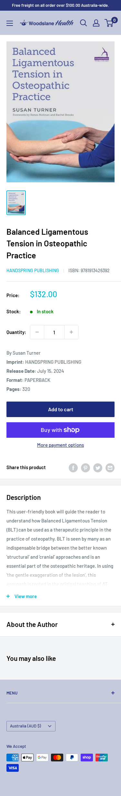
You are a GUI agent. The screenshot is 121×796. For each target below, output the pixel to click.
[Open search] (83, 23)
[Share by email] (110, 467)
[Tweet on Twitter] (97, 467)
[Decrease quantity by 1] (37, 332)
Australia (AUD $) (25, 725)
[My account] (96, 23)
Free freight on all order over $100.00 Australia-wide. (60, 5)
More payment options (60, 445)
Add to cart (60, 409)
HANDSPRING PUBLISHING (32, 270)
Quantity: (16, 332)
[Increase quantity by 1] (71, 332)
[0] (109, 23)
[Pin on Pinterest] (85, 467)
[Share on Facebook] (73, 467)
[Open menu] (9, 23)
